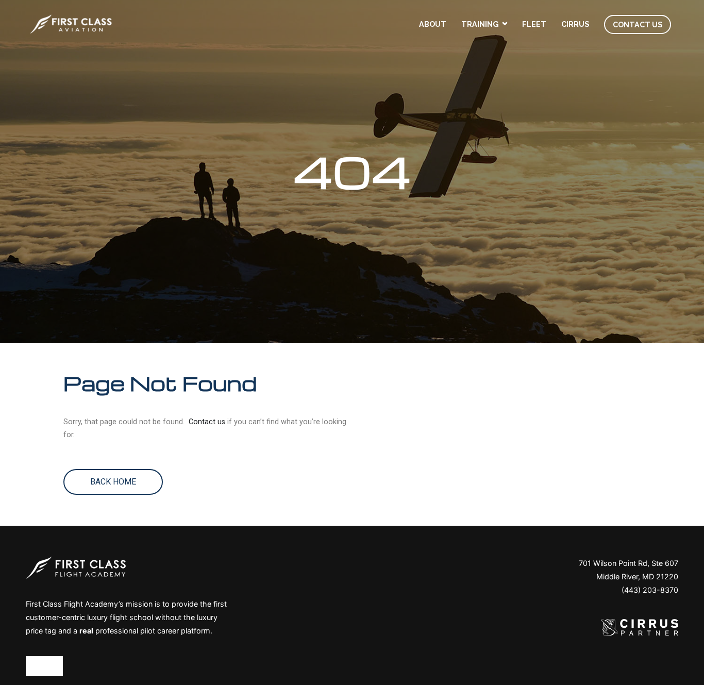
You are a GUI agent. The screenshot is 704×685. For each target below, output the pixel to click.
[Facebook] (32, 666)
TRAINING (480, 24)
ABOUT (432, 24)
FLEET (534, 24)
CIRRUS (575, 24)
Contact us (207, 421)
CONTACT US (637, 24)
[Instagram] (57, 666)
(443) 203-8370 (650, 590)
